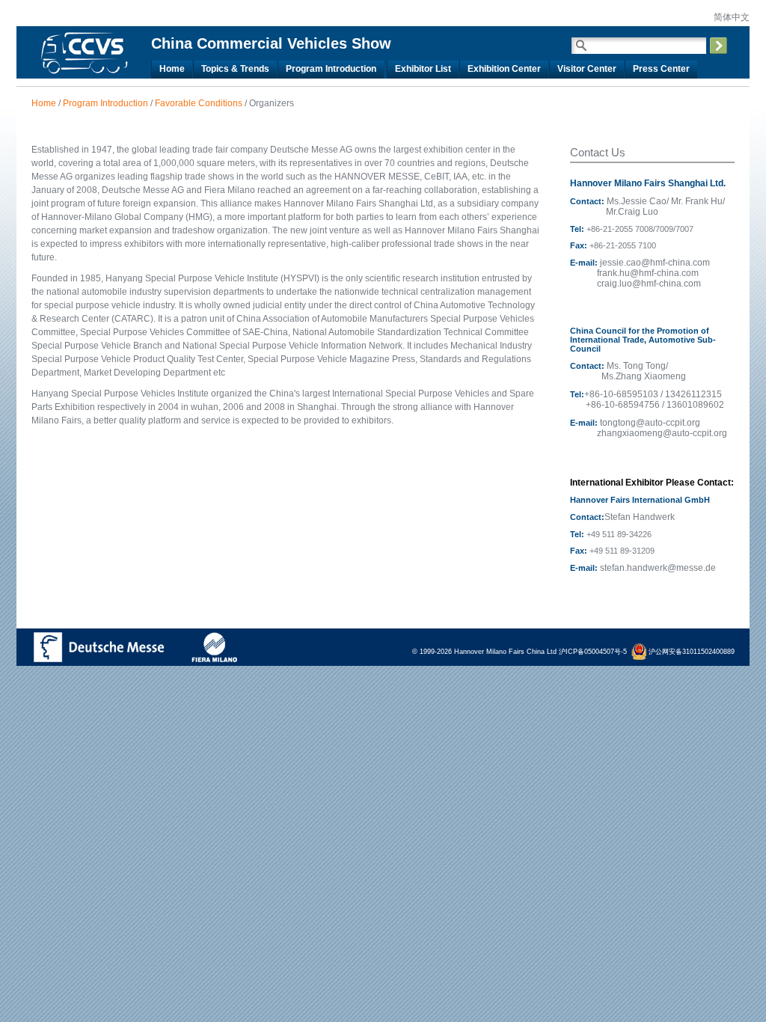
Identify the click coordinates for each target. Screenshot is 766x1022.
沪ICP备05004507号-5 (593, 651)
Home (43, 103)
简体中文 (730, 17)
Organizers (271, 103)
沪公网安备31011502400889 (690, 651)
